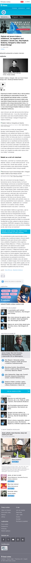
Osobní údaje (10, 559)
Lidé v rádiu (19, 514)
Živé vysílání (5, 297)
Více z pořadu (6, 396)
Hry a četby (5, 291)
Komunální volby (6, 512)
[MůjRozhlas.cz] (3, 56)
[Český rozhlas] (5, 2)
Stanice (3, 514)
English (25, 559)
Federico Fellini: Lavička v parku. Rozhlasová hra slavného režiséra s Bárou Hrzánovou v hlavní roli (15, 383)
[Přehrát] (3, 84)
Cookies (3, 559)
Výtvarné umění (6, 17)
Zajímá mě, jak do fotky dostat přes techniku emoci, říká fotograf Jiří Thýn (19, 326)
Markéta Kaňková (18, 270)
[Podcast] (1, 90)
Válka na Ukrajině (6, 510)
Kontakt (18, 519)
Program (14, 8)
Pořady (13, 294)
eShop (3, 517)
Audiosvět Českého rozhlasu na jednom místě (12, 304)
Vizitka (2, 49)
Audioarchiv (21, 8)
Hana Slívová (8, 270)
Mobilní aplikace (5, 531)
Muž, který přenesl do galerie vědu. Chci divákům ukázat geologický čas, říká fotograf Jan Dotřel (19, 318)
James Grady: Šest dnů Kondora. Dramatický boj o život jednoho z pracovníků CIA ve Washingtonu (12, 354)
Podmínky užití (18, 559)
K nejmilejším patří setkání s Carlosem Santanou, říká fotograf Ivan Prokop (18, 311)
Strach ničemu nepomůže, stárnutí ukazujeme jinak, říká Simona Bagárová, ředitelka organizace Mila (19, 422)
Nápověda (19, 512)
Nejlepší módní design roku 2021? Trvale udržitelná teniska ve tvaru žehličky (14, 231)
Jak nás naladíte (20, 510)
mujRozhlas (4, 286)
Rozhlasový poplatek (22, 521)
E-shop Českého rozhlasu (10, 429)
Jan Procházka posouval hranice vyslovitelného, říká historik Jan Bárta (18, 407)
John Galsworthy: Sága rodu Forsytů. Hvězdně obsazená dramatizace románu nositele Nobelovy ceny (16, 376)
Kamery (28, 8)
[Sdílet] (4, 90)
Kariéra (18, 517)
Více (22, 17)
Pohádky (4, 294)
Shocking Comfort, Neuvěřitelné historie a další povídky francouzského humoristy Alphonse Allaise (17, 368)
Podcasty (4, 528)
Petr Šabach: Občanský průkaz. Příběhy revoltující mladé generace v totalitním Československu (16, 361)
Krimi (14, 291)
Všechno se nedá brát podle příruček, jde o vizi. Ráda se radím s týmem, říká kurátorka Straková (18, 400)
